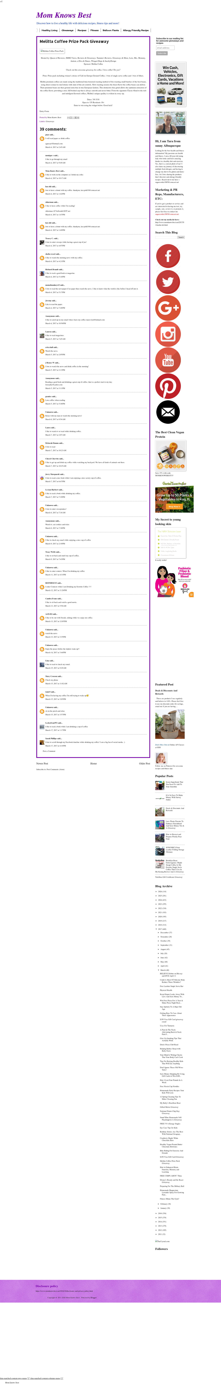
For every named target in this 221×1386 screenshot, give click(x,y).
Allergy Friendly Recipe (136, 30)
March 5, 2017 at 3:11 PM (55, 388)
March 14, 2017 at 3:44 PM (55, 652)
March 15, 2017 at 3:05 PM (55, 699)
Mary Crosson (51, 676)
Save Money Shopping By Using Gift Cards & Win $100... (172, 1074)
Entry (42, 111)
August (163, 949)
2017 (160, 929)
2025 (160, 895)
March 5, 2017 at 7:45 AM (55, 339)
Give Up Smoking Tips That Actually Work (170, 1039)
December (165, 932)
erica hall (49, 347)
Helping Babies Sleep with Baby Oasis (170, 1049)
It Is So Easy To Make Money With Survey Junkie (174, 797)
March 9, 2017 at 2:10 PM (55, 543)
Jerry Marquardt (52, 474)
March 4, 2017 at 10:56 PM (55, 323)
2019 (160, 920)
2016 (160, 1213)
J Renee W (49, 362)
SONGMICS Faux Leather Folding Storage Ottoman (175, 849)
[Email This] (68, 117)
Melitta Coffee (97, 64)
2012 (160, 1230)
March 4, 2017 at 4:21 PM (55, 261)
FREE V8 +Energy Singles (170, 1123)
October (164, 940)
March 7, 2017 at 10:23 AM (55, 450)
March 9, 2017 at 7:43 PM (55, 559)
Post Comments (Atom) (55, 769)
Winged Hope (96, 61)
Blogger (93, 1297)
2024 (160, 900)
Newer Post (42, 763)
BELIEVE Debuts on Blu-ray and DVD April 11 (171, 974)
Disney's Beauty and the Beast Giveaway (171, 1181)
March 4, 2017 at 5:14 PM (55, 276)
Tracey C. (49, 238)
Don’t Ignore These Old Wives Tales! (171, 1068)
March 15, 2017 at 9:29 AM (55, 668)
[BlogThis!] (71, 117)
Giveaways (67, 30)
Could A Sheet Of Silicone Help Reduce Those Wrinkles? (172, 980)
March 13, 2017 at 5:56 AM (55, 605)
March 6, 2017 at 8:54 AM (55, 419)
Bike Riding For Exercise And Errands (171, 1151)
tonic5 (47, 691)
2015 (160, 1217)
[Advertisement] (170, 640)
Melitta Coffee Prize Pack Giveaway (170, 1162)
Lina (47, 660)
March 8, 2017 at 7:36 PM (55, 528)
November (165, 936)
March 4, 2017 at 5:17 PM (55, 292)
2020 (160, 916)
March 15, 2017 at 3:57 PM (55, 714)
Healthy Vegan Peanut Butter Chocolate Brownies (171, 1145)
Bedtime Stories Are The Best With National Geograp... (171, 1132)
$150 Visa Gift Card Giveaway (172, 1157)
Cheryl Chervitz (52, 458)
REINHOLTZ (51, 583)
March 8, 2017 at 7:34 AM (55, 512)
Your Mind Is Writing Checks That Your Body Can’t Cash (171, 1056)
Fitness (95, 30)
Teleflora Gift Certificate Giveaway (168, 877)
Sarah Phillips (51, 738)
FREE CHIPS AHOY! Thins (171, 1175)
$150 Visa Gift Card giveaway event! (171, 1020)
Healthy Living (49, 30)
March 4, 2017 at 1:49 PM (55, 230)
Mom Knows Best (63, 14)
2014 (160, 1221)
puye (47, 134)
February (164, 1204)
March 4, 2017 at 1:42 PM (55, 193)
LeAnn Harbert (51, 489)
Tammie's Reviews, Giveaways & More (112, 58)
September (165, 945)
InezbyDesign (110, 61)
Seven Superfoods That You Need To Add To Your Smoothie (174, 784)
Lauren (48, 331)
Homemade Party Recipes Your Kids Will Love (172, 1091)
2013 (160, 1226)
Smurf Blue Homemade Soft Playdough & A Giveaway (171, 1118)
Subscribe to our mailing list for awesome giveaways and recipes (170, 40)
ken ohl (48, 186)
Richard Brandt (51, 269)
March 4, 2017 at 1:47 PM (55, 214)
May (162, 961)
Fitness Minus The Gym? (169, 1198)
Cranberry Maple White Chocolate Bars (169, 1139)
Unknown (49, 412)
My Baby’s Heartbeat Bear (170, 1103)
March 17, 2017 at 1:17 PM (55, 730)
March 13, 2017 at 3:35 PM (55, 637)
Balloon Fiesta (111, 30)
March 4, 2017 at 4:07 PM (55, 245)
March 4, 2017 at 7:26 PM (55, 308)
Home (93, 763)
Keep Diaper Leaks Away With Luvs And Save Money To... (172, 995)
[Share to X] (73, 117)
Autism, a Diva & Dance (80, 61)
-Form (46, 111)
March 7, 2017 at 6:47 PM (55, 481)
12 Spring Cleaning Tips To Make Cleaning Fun (170, 1097)
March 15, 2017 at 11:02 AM (56, 683)
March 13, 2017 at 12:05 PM (56, 621)
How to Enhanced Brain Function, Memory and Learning (169, 1169)
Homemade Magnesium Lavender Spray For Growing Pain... (172, 1192)
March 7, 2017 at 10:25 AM (55, 466)
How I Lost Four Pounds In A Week (171, 1081)
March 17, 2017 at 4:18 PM (55, 745)
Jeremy (48, 300)
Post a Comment (49, 751)
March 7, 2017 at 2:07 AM (55, 435)
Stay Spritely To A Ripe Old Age (170, 1007)
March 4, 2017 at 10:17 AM (55, 178)
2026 (160, 891)
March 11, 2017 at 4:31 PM (55, 574)
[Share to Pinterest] (78, 117)
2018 (160, 924)
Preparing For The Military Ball (172, 1186)
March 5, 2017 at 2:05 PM (55, 354)
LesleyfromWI (51, 722)
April (163, 966)
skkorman (49, 202)
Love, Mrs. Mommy (137, 58)
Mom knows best (12, 1382)
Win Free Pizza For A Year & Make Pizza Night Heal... (171, 1001)
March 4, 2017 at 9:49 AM (55, 162)
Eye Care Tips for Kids (169, 1127)
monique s (49, 155)
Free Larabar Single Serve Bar (171, 986)
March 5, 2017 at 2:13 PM (55, 370)
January (164, 1208)
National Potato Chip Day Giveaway (170, 1112)
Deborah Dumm (51, 443)
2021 (160, 912)
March (163, 970)
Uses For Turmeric (167, 1025)
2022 (160, 908)
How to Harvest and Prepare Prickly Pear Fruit (174, 836)
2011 (160, 1234)
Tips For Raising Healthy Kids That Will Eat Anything (171, 1062)
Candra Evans (51, 598)
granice (48, 396)
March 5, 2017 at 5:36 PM (55, 403)
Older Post (144, 763)
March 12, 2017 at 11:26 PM (56, 590)
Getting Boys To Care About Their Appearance (171, 1014)
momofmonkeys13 (52, 285)
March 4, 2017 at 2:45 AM (55, 147)
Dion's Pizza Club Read (169, 1044)
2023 (160, 904)
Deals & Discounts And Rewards (166, 692)
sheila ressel (50, 254)
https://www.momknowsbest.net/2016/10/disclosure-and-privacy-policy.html (64, 1291)
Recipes (82, 30)
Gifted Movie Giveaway (169, 1107)
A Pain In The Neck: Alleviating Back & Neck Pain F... (170, 1031)
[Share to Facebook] (75, 117)
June (162, 957)
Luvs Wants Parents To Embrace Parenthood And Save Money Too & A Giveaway (175, 824)
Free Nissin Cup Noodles (169, 1086)
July (162, 953)
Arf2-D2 (48, 614)
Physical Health (166, 990)
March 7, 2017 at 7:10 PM (55, 497)
